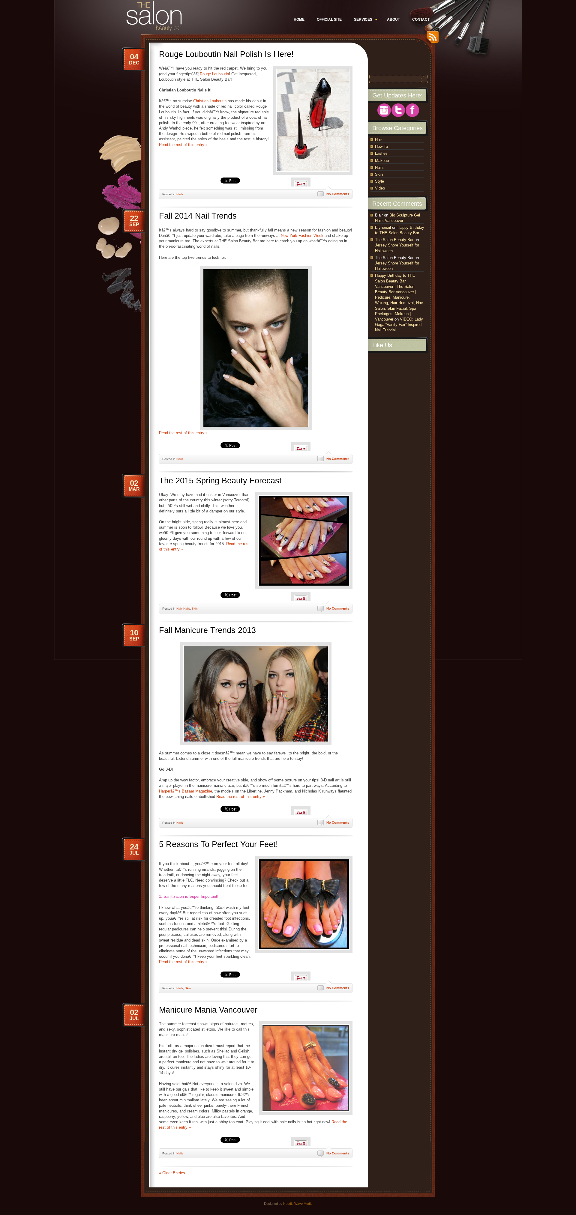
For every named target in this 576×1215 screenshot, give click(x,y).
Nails (179, 194)
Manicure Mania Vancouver (208, 1009)
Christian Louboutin (209, 101)
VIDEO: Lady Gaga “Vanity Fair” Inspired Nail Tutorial (399, 324)
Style (379, 181)
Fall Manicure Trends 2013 (207, 630)
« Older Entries (172, 1173)
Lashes (381, 153)
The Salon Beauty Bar (394, 239)
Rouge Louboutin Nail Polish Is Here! (226, 54)
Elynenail (383, 227)
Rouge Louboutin (214, 74)
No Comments (337, 194)
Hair (179, 608)
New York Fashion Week (302, 235)
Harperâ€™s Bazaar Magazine (185, 791)
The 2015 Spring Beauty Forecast (220, 480)
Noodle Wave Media (297, 1203)
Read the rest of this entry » (183, 144)
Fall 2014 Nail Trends (198, 215)
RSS (431, 39)
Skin (195, 608)
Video (380, 188)
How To (381, 146)
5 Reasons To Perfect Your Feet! (218, 844)
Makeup (382, 160)
